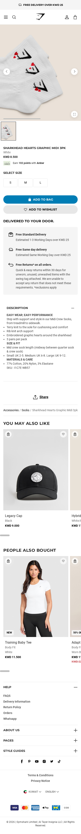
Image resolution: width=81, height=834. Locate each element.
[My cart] (75, 17)
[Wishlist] (63, 434)
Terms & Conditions (40, 775)
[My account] (66, 17)
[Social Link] (22, 761)
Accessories (11, 410)
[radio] (8, 131)
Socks (25, 410)
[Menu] (5, 17)
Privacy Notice (40, 780)
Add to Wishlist (43, 209)
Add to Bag (43, 199)
